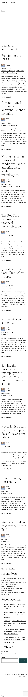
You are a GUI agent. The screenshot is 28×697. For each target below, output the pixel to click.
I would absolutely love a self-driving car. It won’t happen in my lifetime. (15, 623)
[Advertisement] (14, 28)
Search (3, 657)
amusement (5, 71)
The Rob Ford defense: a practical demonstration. (11, 221)
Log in (3, 696)
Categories (4, 651)
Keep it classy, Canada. (8, 586)
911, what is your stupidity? (12, 321)
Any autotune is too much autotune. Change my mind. (13, 108)
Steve (6, 637)
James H (7, 621)
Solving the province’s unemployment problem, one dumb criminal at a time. (12, 375)
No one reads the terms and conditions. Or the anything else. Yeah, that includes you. (13, 166)
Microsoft (12, 71)
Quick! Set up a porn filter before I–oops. (12, 272)
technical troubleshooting (9, 73)
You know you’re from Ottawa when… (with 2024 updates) (14, 606)
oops (10, 186)
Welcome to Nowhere (8, 2)
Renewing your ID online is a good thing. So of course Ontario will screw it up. (15, 640)
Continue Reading (6, 97)
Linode (18, 674)
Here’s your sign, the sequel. (12, 479)
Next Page (12, 569)
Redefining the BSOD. (11, 57)
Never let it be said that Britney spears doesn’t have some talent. (13, 432)
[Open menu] (26, 2)
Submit (22, 660)
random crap (20, 71)
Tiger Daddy (8, 629)
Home (3, 11)
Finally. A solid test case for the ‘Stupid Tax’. (13, 525)
